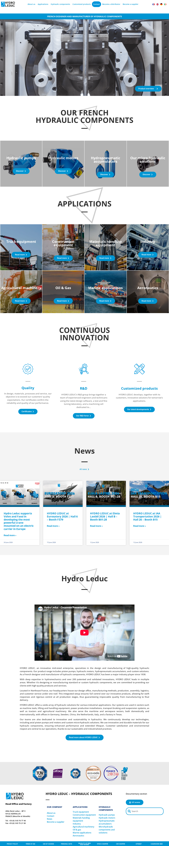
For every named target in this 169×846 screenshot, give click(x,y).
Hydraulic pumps (107, 814)
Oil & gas (77, 829)
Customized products (81, 4)
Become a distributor (111, 4)
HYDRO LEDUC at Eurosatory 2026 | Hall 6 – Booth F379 (62, 516)
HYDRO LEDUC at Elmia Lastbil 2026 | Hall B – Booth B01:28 (105, 516)
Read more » (10, 535)
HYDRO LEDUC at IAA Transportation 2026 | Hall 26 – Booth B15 (147, 516)
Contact (96, 4)
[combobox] (144, 811)
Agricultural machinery (83, 826)
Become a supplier (130, 4)
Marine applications (82, 832)
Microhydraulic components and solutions (107, 829)
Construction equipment (84, 814)
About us (31, 4)
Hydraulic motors (107, 817)
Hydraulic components (60, 4)
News (49, 819)
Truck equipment (81, 811)
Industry (77, 823)
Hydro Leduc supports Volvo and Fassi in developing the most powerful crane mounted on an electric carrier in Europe (19, 521)
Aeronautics (78, 835)
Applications (43, 4)
